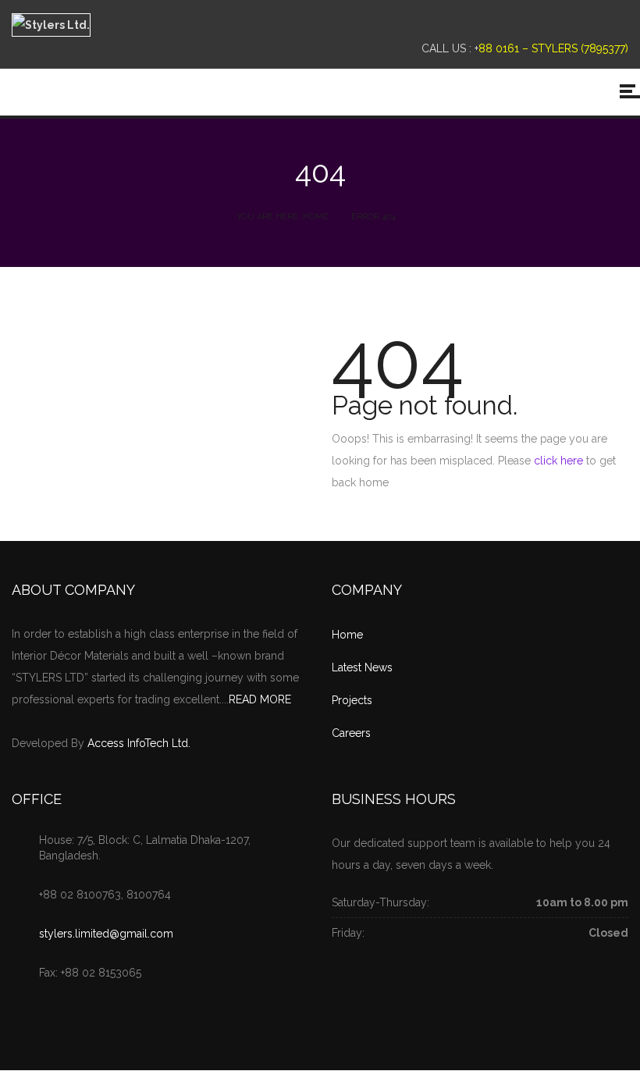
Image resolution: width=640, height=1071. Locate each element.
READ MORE (260, 699)
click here (558, 460)
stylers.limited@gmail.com (106, 933)
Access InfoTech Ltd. (138, 743)
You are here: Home (282, 217)
